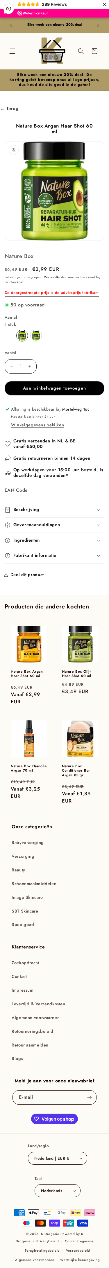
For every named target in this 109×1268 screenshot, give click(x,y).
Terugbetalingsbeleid (42, 1250)
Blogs (17, 1058)
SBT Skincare (25, 911)
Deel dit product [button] (27, 574)
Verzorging (23, 856)
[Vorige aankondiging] (11, 25)
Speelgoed (23, 924)
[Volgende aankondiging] (98, 25)
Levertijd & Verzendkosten (38, 1004)
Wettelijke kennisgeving (80, 1259)
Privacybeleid (47, 1241)
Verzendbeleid (78, 1250)
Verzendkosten (55, 277)
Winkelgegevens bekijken (37, 425)
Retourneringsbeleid (32, 1031)
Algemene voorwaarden (36, 1017)
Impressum (23, 990)
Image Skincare (27, 897)
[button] (12, 51)
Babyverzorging (28, 842)
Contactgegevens (79, 1241)
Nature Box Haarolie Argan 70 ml (29, 768)
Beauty (18, 870)
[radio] (22, 335)
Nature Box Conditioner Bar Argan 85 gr (76, 771)
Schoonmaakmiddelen (34, 883)
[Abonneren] (89, 1097)
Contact (19, 976)
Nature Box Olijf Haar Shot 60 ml (76, 674)
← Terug (9, 108)
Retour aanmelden (30, 1045)
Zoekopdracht (26, 963)
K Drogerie (50, 1234)
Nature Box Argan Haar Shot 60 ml (27, 674)
